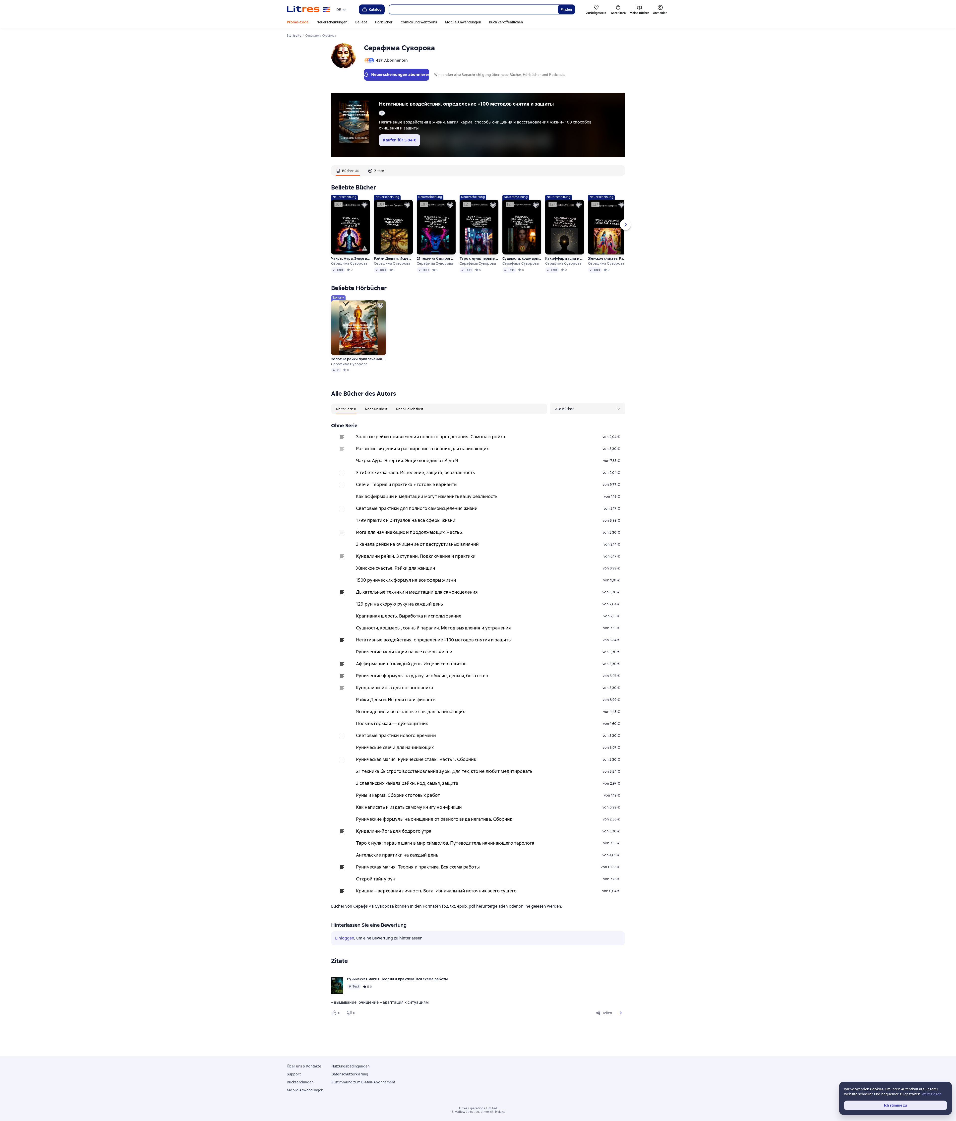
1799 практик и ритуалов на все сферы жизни (405, 520)
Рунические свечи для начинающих (395, 747)
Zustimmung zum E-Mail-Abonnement (363, 1082)
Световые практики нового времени (396, 735)
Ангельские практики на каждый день (397, 855)
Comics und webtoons (419, 22)
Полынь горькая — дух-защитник (392, 723)
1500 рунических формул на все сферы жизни (406, 580)
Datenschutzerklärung (349, 1074)
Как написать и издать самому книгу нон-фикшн (409, 807)
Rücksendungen (300, 1082)
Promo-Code (297, 22)
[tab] (348, 170)
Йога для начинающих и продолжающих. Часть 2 (409, 532)
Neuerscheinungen (331, 22)
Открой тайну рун (375, 879)
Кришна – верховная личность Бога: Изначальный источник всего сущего (436, 891)
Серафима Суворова (349, 263)
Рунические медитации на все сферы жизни (404, 652)
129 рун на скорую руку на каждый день (399, 604)
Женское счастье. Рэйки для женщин (607, 258)
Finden (566, 9)
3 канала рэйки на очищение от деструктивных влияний (417, 544)
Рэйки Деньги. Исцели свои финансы (393, 258)
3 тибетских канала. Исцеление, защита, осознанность (415, 472)
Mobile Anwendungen (463, 22)
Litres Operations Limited (478, 1108)
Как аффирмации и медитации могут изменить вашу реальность (564, 258)
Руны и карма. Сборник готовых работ (398, 795)
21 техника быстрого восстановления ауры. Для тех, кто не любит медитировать (436, 258)
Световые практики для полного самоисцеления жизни (417, 508)
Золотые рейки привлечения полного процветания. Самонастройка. (358, 359)
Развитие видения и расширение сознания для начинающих (422, 448)
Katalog (375, 9)
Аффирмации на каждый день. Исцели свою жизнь (411, 664)
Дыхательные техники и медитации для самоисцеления (417, 592)
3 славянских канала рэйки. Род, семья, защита (407, 783)
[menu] (341, 9)
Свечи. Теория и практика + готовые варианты (406, 484)
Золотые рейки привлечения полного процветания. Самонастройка (430, 436)
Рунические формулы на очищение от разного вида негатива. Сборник (434, 819)
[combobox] (473, 9)
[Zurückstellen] (364, 205)
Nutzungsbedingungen (350, 1066)
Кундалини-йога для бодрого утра (394, 831)
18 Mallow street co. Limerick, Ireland (477, 1112)
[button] (621, 1013)
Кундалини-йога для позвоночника (394, 687)
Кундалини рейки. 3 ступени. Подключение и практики (416, 556)
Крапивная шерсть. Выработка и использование (408, 616)
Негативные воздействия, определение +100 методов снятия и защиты (466, 104)
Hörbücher (384, 22)
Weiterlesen (931, 1094)
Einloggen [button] (344, 938)
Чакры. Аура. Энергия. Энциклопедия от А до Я (350, 258)
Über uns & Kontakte (304, 1066)
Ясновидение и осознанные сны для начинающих (410, 711)
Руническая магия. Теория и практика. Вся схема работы (418, 867)
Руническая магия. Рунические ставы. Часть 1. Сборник (416, 759)
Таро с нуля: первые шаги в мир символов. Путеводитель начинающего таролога (479, 258)
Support (294, 1074)
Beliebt (361, 22)
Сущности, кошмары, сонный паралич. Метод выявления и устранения (521, 258)
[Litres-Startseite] (308, 9)
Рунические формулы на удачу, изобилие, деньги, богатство (422, 676)
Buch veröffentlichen (506, 22)
